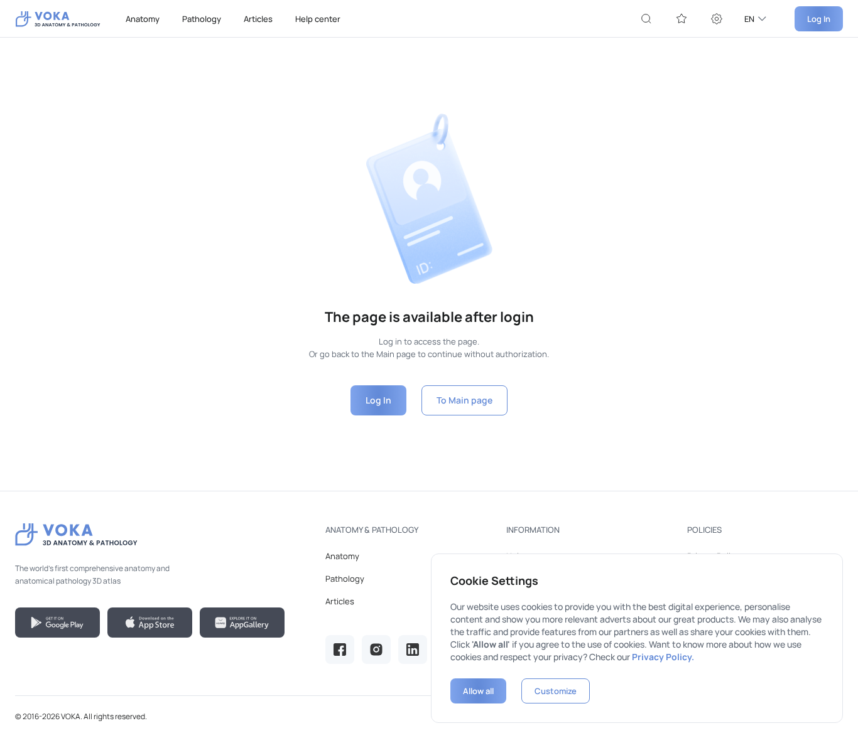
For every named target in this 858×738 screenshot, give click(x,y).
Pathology (201, 18)
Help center (317, 18)
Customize (556, 691)
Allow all (478, 691)
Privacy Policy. (663, 657)
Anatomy (143, 18)
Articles (258, 18)
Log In (818, 18)
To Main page (464, 400)
